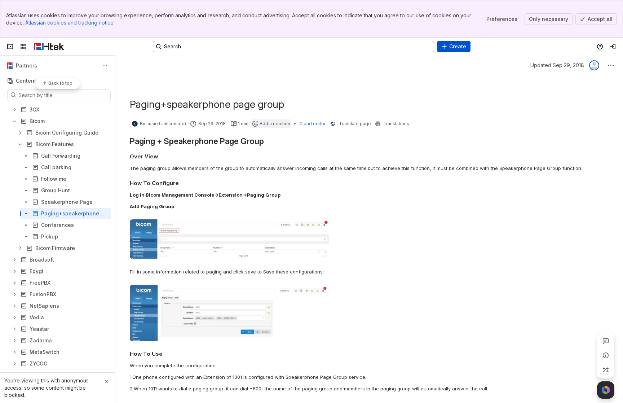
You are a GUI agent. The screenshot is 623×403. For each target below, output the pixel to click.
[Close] (106, 381)
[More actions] (105, 65)
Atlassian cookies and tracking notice (69, 22)
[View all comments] (605, 341)
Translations (396, 123)
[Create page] (605, 370)
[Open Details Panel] (605, 355)
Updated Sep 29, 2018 (557, 65)
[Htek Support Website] (49, 46)
